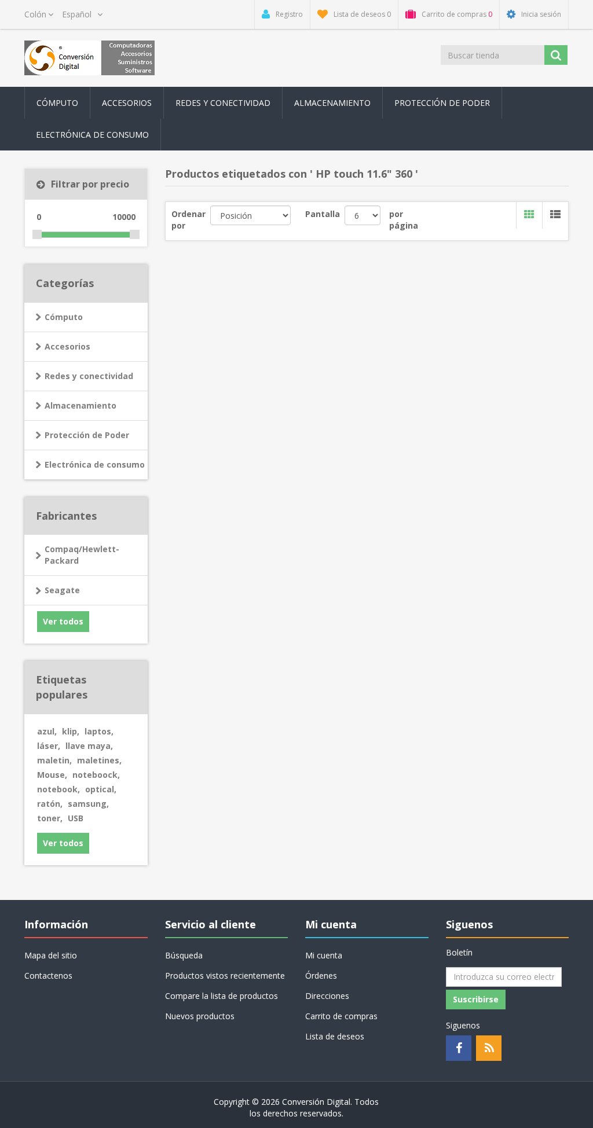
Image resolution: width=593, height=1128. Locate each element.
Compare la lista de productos (221, 995)
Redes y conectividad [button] (222, 102)
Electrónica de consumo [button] (92, 134)
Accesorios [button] (127, 102)
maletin (54, 760)
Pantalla (322, 213)
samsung (88, 803)
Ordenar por (188, 219)
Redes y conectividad (89, 375)
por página (403, 219)
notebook (58, 789)
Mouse (52, 774)
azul (47, 731)
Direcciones (327, 995)
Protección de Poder (442, 102)
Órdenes (321, 975)
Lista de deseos (334, 1036)
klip (70, 731)
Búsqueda (184, 955)
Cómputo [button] (57, 102)
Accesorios (67, 346)
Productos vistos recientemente (225, 975)
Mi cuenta (323, 955)
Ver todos (63, 621)
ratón (50, 803)
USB (75, 818)
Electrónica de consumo (95, 464)
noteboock (96, 774)
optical (100, 789)
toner (50, 818)
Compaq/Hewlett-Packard (82, 554)
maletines (99, 760)
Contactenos (48, 975)
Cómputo (64, 316)
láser (48, 745)
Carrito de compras (341, 1016)
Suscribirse (476, 999)
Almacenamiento (80, 405)
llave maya (89, 745)
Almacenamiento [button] (332, 102)
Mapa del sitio (50, 955)
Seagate (62, 590)
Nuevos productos (200, 1016)
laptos (99, 731)
